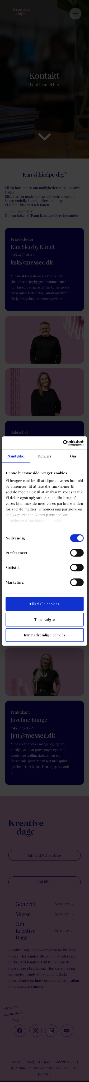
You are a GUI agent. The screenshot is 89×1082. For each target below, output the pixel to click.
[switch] (77, 553)
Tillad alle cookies (44, 603)
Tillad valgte (44, 619)
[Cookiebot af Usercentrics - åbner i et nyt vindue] (63, 443)
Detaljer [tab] (44, 456)
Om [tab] (73, 456)
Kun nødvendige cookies (45, 635)
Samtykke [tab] (16, 456)
